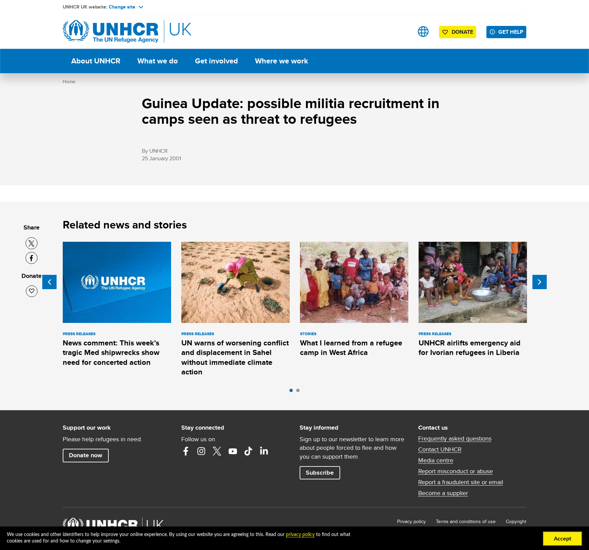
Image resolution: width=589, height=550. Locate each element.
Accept (562, 538)
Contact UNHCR (440, 449)
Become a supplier (443, 493)
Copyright (516, 521)
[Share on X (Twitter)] (31, 243)
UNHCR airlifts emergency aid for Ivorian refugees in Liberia (469, 347)
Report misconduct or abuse (455, 471)
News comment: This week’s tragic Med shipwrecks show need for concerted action (111, 352)
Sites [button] (423, 31)
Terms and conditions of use (466, 521)
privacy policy (300, 534)
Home (69, 81)
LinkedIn (264, 451)
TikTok (248, 451)
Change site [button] (122, 6)
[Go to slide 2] (299, 392)
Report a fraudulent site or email (460, 482)
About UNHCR (95, 60)
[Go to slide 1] (292, 392)
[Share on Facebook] (31, 258)
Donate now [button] (85, 455)
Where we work (281, 60)
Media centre (435, 460)
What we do (157, 60)
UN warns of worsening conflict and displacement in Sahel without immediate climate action (235, 357)
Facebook (185, 451)
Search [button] (401, 31)
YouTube (232, 451)
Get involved (216, 60)
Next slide (539, 282)
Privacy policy (411, 521)
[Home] (110, 31)
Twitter (217, 451)
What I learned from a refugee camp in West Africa (351, 347)
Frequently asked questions (455, 438)
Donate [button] (462, 32)
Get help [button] (510, 32)
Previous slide (49, 282)
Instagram (201, 451)
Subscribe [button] (320, 472)
